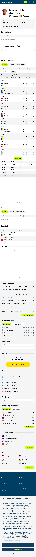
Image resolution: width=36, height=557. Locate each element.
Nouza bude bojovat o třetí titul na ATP (16, 286)
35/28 (12, 169)
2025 (3, 161)
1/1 (21, 161)
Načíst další (18, 158)
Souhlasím (18, 545)
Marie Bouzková (5, 493)
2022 (3, 169)
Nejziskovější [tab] (6, 409)
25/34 (12, 161)
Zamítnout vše (18, 549)
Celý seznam (29, 447)
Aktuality (21, 481)
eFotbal (24, 463)
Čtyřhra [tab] (12, 64)
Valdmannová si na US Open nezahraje (16, 300)
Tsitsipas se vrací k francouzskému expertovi (17, 309)
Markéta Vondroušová (6, 488)
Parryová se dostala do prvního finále (16, 289)
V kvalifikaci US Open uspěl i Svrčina (15, 303)
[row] (18, 71)
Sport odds (25, 459)
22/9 (21, 169)
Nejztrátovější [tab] (16, 409)
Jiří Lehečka (4, 483)
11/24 (12, 172)
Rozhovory (21, 485)
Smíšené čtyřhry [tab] (21, 64)
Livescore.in (8, 459)
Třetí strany (29, 526)
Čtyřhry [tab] (12, 211)
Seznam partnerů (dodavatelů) (12, 540)
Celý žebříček (29, 426)
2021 (3, 172)
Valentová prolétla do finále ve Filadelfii (16, 294)
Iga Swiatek (3, 490)
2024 (3, 164)
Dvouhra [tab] (4, 64)
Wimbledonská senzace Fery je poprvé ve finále (19, 292)
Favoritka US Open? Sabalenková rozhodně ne (18, 311)
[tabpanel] (18, 122)
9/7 (13, 71)
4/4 (21, 172)
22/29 (12, 164)
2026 (3, 71)
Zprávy (24, 456)
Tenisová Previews (23, 483)
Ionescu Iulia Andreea (11, 6)
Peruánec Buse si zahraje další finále (16, 297)
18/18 (21, 164)
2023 (3, 167)
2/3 (29, 164)
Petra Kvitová (4, 485)
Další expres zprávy (28, 315)
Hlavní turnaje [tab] (6, 324)
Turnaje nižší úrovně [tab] (18, 324)
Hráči (3, 6)
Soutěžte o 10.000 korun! (18, 358)
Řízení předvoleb (18, 554)
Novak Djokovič (4, 481)
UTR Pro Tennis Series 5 (13, 78)
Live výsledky (9, 456)
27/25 (12, 167)
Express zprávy (22, 488)
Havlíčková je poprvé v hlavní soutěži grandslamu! (19, 306)
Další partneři (29, 467)
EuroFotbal (8, 463)
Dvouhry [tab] (4, 211)
